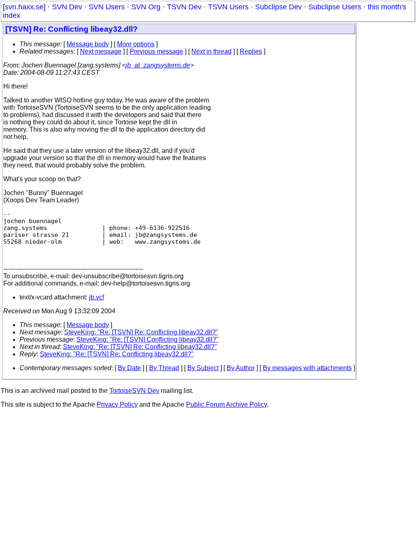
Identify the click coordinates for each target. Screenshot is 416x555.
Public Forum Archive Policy (226, 404)
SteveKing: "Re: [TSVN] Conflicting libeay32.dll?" (147, 339)
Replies (251, 51)
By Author (241, 367)
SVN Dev (67, 7)
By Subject (203, 367)
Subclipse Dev (278, 7)
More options (135, 44)
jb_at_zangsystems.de (158, 65)
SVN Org (145, 7)
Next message (100, 51)
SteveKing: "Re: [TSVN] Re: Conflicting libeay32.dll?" (141, 332)
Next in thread (211, 51)
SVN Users (107, 7)
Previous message (156, 51)
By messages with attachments (307, 367)
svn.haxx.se (24, 7)
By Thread (164, 367)
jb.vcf (96, 297)
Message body (88, 44)
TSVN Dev (184, 7)
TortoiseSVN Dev (134, 390)
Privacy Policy (117, 404)
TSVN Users (228, 7)
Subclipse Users (334, 7)
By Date (129, 367)
